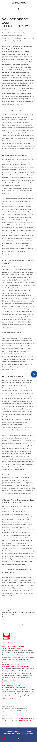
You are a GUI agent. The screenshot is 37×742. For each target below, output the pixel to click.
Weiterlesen (23, 659)
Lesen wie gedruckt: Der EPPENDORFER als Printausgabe (9, 613)
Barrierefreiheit (16, 733)
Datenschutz (7, 733)
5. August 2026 (5, 682)
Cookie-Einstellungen (27, 733)
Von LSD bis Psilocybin (28, 611)
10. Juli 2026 (5, 701)
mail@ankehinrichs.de (8, 713)
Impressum (28, 731)
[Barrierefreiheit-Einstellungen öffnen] (34, 374)
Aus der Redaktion (8, 642)
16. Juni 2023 (5, 29)
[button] (3, 738)
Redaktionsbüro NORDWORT (17, 718)
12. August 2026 (5, 662)
